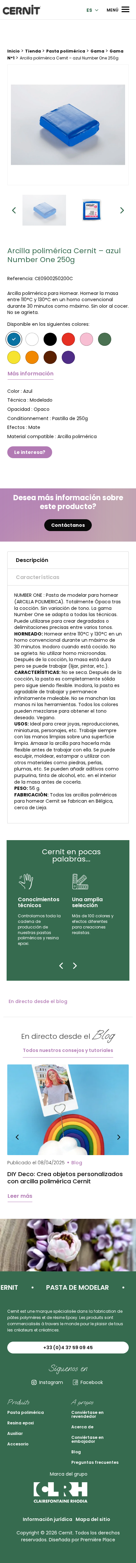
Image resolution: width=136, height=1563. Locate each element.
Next (122, 210)
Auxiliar (15, 1433)
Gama (97, 51)
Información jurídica (47, 1519)
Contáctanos (68, 525)
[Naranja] (32, 357)
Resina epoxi (20, 1423)
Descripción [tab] (32, 560)
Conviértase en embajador (87, 1439)
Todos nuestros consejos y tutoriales (68, 1050)
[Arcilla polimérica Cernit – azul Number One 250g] (68, 125)
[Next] (75, 965)
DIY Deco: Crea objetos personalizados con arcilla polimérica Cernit (65, 1178)
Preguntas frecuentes (95, 1462)
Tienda (33, 51)
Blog (76, 1452)
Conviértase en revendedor (87, 1414)
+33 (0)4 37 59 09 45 (68, 1347)
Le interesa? (29, 452)
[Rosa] (86, 339)
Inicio (13, 51)
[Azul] (13, 339)
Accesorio (17, 1444)
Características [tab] (37, 577)
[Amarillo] (13, 357)
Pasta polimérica (65, 51)
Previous (13, 210)
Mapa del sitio (93, 1519)
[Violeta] (68, 357)
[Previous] (61, 965)
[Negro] (50, 339)
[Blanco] (32, 339)
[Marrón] (50, 357)
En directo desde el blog (38, 1001)
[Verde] (104, 339)
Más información (30, 373)
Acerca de (82, 1427)
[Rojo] (68, 339)
